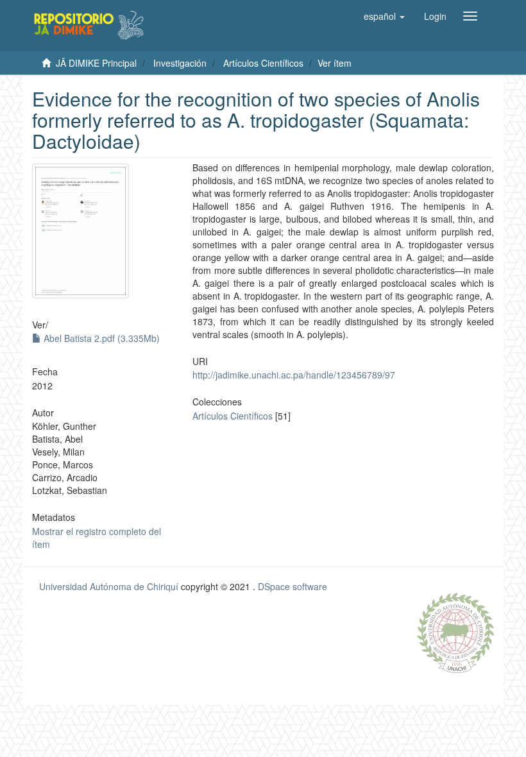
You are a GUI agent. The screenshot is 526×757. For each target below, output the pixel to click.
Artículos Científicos (263, 62)
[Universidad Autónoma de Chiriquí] (455, 631)
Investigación (180, 62)
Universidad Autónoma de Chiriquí (108, 586)
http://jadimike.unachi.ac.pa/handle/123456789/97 (293, 374)
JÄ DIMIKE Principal (96, 62)
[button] (384, 16)
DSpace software (292, 586)
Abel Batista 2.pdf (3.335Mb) (100, 338)
